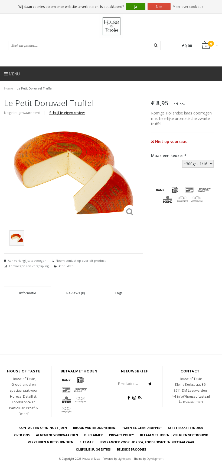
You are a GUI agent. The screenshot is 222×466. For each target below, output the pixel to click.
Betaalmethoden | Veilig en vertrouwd (174, 435)
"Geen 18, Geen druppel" (142, 428)
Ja (135, 6)
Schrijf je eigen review (67, 112)
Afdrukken (66, 266)
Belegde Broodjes (131, 449)
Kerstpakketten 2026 (185, 428)
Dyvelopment (155, 459)
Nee (159, 6)
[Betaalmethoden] (160, 190)
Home (8, 88)
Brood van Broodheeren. (94, 428)
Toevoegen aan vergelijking (29, 266)
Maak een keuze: (168, 155)
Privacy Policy (121, 435)
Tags (119, 293)
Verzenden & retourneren (50, 442)
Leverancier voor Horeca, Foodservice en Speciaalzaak (147, 442)
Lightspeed (124, 459)
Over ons (22, 435)
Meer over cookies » (188, 6)
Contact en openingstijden (43, 428)
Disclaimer (93, 435)
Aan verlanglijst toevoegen (27, 260)
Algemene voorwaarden (57, 435)
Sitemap (86, 442)
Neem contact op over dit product (81, 260)
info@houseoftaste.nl (193, 396)
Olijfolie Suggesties (93, 449)
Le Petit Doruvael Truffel (35, 88)
